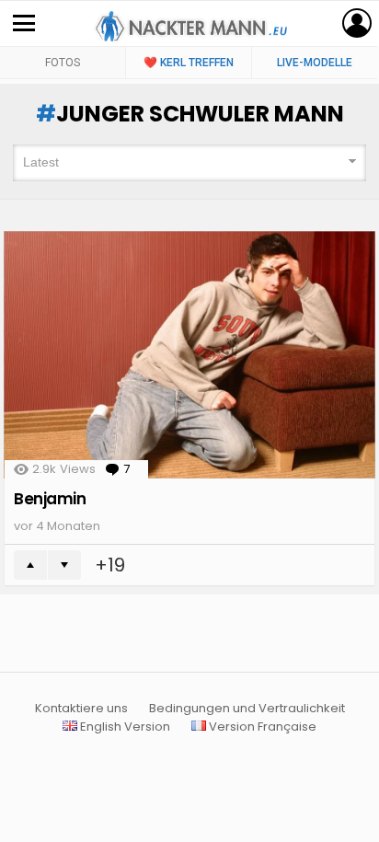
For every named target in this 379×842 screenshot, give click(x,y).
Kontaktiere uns (81, 708)
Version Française (261, 727)
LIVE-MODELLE (314, 62)
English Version (123, 727)
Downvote (64, 565)
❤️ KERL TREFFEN (189, 62)
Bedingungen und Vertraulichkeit (247, 708)
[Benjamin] (189, 355)
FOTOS (62, 62)
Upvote (30, 565)
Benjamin (50, 499)
